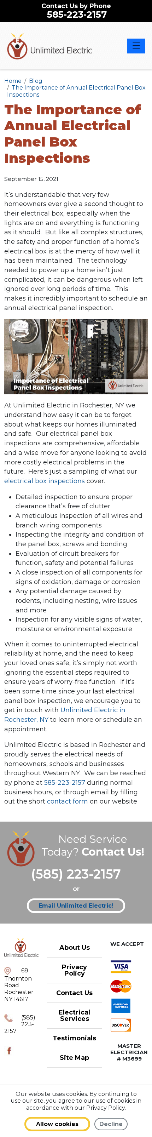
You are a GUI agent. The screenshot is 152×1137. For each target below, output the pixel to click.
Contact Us (74, 993)
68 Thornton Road (18, 978)
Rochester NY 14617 (19, 995)
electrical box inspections (44, 481)
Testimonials (74, 1038)
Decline (111, 1124)
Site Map (74, 1058)
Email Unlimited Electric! (76, 905)
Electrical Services (74, 1016)
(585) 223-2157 (76, 874)
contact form (67, 801)
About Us (74, 948)
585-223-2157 (77, 14)
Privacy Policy (74, 970)
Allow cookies (57, 1124)
